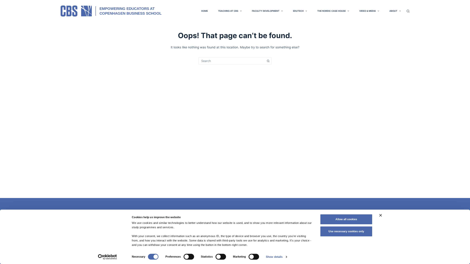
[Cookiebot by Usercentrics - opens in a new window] (107, 257)
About (393, 11)
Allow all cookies (346, 219)
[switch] (189, 257)
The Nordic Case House (331, 11)
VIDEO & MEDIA (367, 11)
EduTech (298, 11)
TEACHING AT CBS (228, 11)
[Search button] (268, 60)
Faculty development (265, 11)
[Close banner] (380, 215)
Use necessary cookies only (346, 231)
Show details (274, 256)
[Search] (408, 11)
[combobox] (231, 61)
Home (204, 11)
